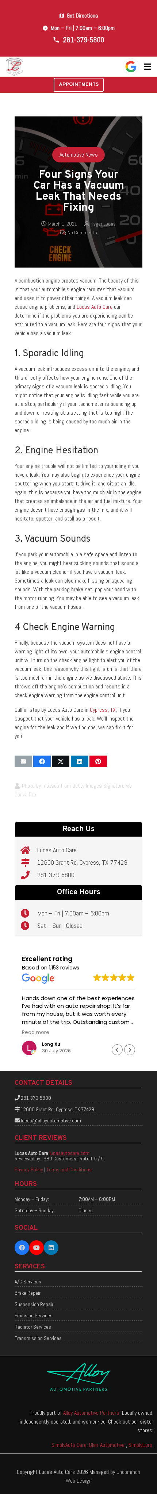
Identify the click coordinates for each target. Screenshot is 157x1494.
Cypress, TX (103, 710)
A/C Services (28, 1281)
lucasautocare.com (69, 1153)
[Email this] (23, 761)
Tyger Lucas (103, 223)
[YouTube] (36, 1247)
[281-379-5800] (28, 875)
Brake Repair (28, 1293)
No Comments (82, 232)
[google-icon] (131, 66)
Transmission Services (38, 1338)
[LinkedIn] (51, 1247)
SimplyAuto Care (69, 1445)
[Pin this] (98, 761)
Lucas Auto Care (94, 307)
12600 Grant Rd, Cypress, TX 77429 (82, 862)
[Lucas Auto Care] (28, 850)
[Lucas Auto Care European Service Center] (14, 67)
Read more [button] (35, 1032)
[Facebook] (22, 1247)
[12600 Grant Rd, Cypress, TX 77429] (28, 862)
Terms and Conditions (69, 1169)
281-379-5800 (55, 875)
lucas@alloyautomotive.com (51, 1120)
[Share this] (42, 761)
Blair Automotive (107, 1445)
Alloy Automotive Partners (91, 1413)
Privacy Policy (29, 1169)
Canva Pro (25, 794)
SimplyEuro (140, 1445)
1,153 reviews (64, 967)
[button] (147, 66)
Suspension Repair (34, 1304)
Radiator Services (33, 1327)
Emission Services (34, 1315)
